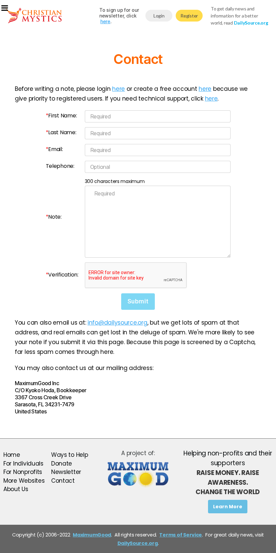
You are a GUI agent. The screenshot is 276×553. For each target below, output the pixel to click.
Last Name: (61, 132)
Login (159, 16)
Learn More (227, 506)
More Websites (24, 481)
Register (189, 16)
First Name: (61, 115)
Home (11, 455)
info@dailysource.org (117, 323)
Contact (63, 481)
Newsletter (66, 472)
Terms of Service (180, 534)
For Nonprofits (22, 472)
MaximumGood (92, 534)
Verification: (62, 275)
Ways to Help (69, 455)
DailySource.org (137, 543)
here (105, 21)
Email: (54, 149)
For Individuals (23, 463)
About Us (15, 489)
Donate (61, 463)
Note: (54, 217)
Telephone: (60, 166)
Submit (138, 301)
